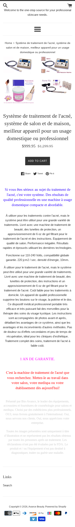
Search (7, 485)
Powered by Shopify (55, 506)
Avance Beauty (36, 506)
